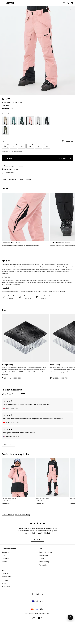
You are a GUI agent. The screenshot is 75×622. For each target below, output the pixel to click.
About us (5, 580)
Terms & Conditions (45, 552)
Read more (11, 298)
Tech (21, 180)
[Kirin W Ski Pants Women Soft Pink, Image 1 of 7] (37, 50)
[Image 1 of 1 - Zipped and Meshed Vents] (25, 217)
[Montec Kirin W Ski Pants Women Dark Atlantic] (21, 121)
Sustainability (6, 577)
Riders (4, 583)
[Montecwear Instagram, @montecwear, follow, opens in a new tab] (37, 594)
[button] (37, 618)
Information (13, 180)
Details (4, 180)
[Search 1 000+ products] (64, 3)
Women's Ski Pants (8, 515)
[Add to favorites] (71, 9)
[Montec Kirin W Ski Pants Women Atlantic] (13, 121)
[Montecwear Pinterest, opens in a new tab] (42, 594)
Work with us (6, 586)
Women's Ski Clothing (22, 515)
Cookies (41, 558)
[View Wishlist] (68, 3)
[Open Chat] (70, 617)
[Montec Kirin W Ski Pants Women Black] (46, 121)
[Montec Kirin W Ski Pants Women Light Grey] (38, 121)
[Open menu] (3, 3)
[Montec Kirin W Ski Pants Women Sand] (5, 121)
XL (48, 146)
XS (15, 146)
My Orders (5, 558)
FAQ (3, 555)
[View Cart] (72, 3)
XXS (6, 146)
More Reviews (8, 444)
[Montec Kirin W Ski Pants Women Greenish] (5, 130)
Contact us (5, 552)
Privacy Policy (43, 555)
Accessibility (43, 565)
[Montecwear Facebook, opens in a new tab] (32, 594)
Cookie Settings (44, 562)
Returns (4, 562)
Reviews (28, 180)
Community (5, 573)
